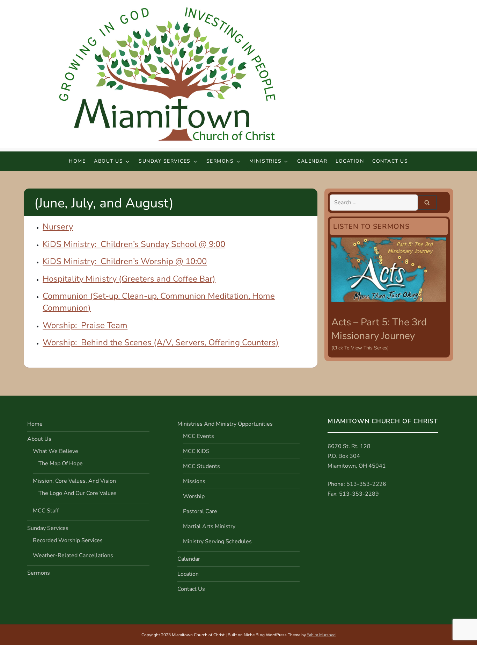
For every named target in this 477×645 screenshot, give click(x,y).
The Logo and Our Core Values (77, 493)
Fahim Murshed (321, 635)
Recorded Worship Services (68, 540)
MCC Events (198, 436)
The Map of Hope (60, 463)
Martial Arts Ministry (209, 526)
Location (350, 161)
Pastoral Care (200, 511)
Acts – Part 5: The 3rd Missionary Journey (379, 329)
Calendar (312, 161)
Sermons (220, 161)
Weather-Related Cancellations (73, 555)
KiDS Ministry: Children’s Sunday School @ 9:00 (134, 244)
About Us (108, 161)
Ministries (265, 161)
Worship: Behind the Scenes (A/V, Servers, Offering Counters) (161, 342)
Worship (194, 496)
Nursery (58, 226)
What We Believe (55, 451)
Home (77, 161)
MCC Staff (46, 511)
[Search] (427, 203)
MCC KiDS (196, 451)
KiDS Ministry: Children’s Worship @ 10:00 (125, 261)
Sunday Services (165, 161)
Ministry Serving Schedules (217, 541)
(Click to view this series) (360, 348)
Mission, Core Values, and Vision (74, 481)
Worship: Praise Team (85, 325)
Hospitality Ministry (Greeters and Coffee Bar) (129, 278)
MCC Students (201, 466)
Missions (194, 481)
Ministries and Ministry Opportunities (225, 424)
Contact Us (390, 161)
